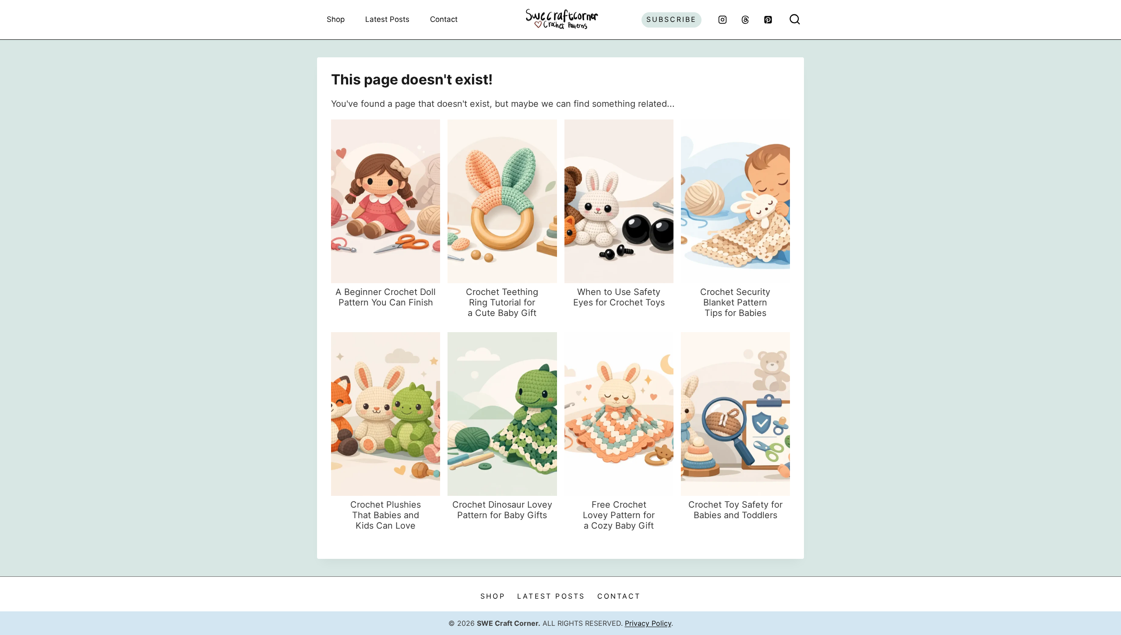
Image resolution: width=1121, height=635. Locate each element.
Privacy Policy (648, 623)
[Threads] (745, 19)
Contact (444, 19)
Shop (336, 19)
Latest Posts (387, 19)
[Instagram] (722, 19)
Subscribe (671, 19)
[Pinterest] (768, 19)
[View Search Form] (794, 19)
